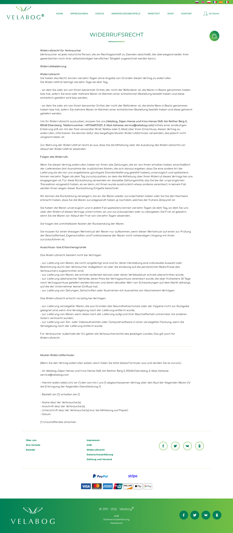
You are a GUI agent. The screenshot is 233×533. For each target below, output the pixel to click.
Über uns (31, 440)
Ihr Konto (214, 13)
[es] (221, 2)
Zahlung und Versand (99, 459)
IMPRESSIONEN (79, 13)
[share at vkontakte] (187, 446)
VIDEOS (99, 13)
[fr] (215, 2)
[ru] (197, 2)
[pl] (209, 2)
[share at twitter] (175, 446)
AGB (89, 445)
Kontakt (30, 450)
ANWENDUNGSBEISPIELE (126, 13)
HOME (59, 13)
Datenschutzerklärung (100, 454)
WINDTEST (154, 13)
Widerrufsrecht (96, 450)
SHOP (170, 13)
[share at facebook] (163, 446)
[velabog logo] (25, 12)
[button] (214, 36)
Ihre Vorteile (33, 445)
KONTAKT (186, 13)
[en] (203, 2)
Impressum (93, 440)
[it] (227, 2)
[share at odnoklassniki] (199, 446)
